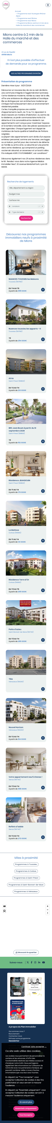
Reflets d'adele (16, 826)
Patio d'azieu (15, 629)
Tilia (11, 679)
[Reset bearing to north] (47, 913)
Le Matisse (14, 530)
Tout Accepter (26, 1115)
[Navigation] (48, 5)
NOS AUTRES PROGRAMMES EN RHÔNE (26, 73)
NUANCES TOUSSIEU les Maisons (24, 279)
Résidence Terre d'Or (19, 579)
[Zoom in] (47, 906)
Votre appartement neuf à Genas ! (25, 777)
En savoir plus (26, 1102)
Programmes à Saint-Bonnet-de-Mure (26, 884)
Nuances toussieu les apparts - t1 (25, 328)
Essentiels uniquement (26, 1108)
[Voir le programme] (43, 289)
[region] (26, 924)
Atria (11, 378)
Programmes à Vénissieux (26, 891)
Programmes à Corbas (26, 871)
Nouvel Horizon (16, 727)
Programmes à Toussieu (26, 864)
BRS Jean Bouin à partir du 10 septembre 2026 (22, 429)
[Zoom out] (47, 909)
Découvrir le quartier (27, 952)
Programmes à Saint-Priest (26, 878)
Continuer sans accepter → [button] (34, 1046)
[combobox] (26, 206)
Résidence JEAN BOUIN (19, 480)
